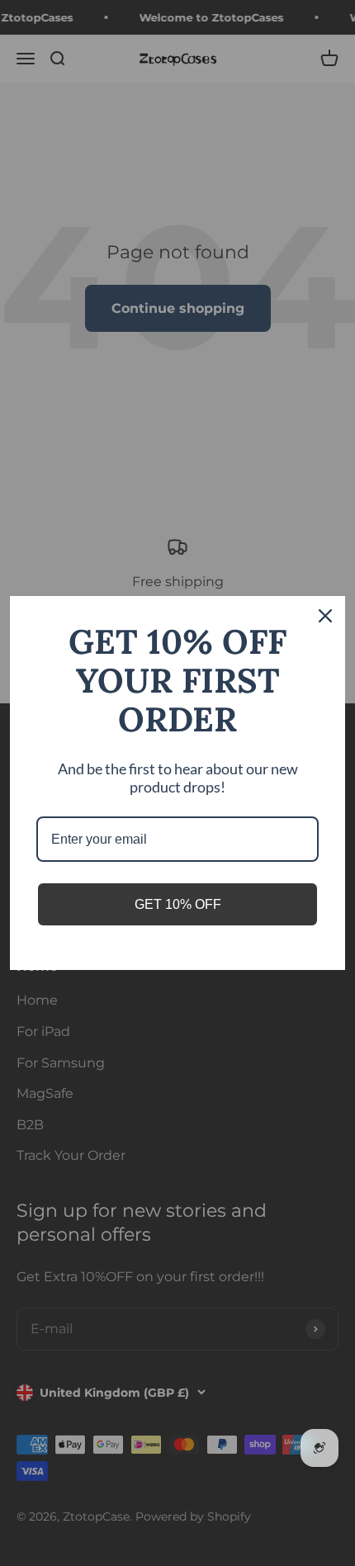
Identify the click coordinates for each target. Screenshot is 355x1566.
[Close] (325, 616)
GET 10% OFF (178, 904)
